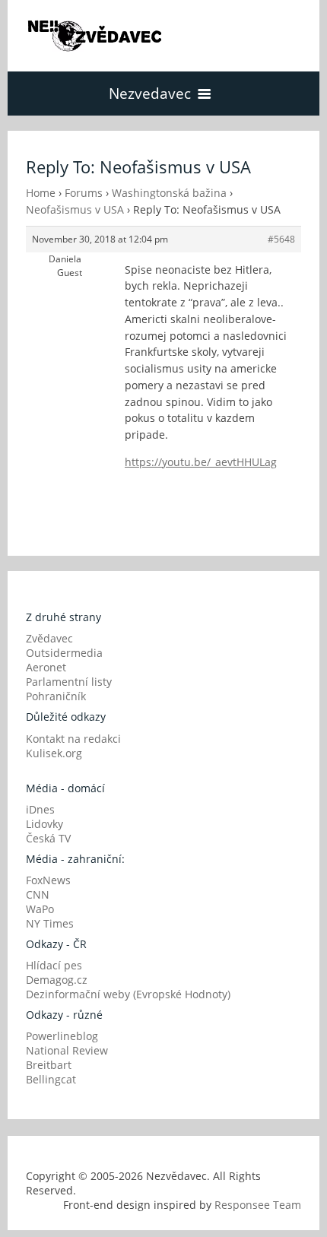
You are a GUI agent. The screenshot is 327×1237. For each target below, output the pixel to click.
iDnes (40, 809)
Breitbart (48, 1065)
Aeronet (46, 667)
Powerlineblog (62, 1036)
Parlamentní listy (69, 681)
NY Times (50, 923)
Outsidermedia (64, 652)
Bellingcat (51, 1079)
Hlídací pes (54, 965)
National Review (67, 1050)
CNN (37, 894)
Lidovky (44, 824)
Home (41, 193)
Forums (84, 193)
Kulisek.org (54, 753)
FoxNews (48, 880)
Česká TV (48, 838)
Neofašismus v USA (75, 209)
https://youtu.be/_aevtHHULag (201, 462)
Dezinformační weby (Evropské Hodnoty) (128, 994)
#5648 (281, 239)
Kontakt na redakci (73, 738)
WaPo (40, 909)
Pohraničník (56, 696)
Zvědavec (49, 638)
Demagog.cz (56, 979)
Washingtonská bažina (169, 193)
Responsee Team (257, 1204)
